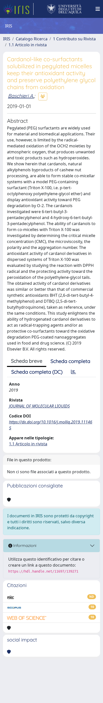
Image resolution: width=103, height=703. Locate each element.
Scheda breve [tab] (26, 361)
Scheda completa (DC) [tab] (36, 372)
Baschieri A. (21, 96)
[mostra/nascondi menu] (98, 8)
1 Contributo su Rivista (74, 39)
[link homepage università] (64, 9)
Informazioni (24, 545)
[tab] (73, 372)
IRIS (6, 39)
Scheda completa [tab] (70, 361)
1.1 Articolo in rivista (27, 45)
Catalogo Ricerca (32, 39)
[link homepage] (18, 9)
